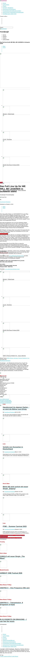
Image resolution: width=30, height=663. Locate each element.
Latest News (6, 4)
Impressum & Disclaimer (9, 9)
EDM (8, 358)
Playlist (4, 36)
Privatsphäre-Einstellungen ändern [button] (12, 11)
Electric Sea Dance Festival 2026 (11, 165)
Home (4, 3)
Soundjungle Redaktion (5, 201)
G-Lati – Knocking (7, 139)
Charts (4, 6)
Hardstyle (24, 358)
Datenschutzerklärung (9, 640)
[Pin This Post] (16, 50)
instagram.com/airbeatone (5, 402)
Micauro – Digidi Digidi (8, 114)
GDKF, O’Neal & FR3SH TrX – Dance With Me (14, 355)
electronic (16, 358)
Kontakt (5, 639)
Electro (11, 358)
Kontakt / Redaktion (8, 7)
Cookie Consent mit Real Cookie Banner (9, 656)
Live (28, 358)
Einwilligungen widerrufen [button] (9, 14)
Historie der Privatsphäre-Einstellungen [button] (13, 12)
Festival (20, 358)
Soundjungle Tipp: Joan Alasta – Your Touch (11, 537)
